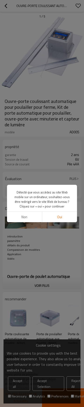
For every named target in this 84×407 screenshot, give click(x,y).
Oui (59, 217)
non (24, 217)
